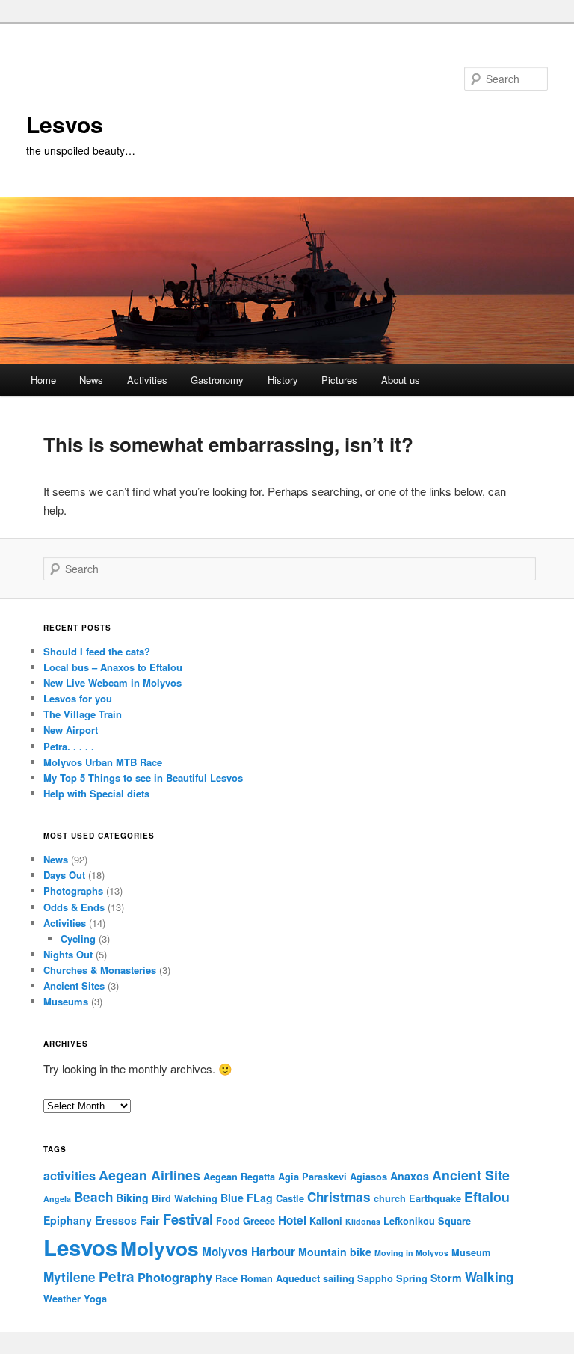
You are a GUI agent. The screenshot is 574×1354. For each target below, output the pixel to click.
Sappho (375, 1278)
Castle (290, 1198)
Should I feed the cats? (96, 651)
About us (400, 380)
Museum (470, 1252)
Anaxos (409, 1175)
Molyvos (159, 1248)
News (91, 380)
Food (228, 1221)
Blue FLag (246, 1197)
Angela (57, 1198)
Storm (446, 1277)
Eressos (116, 1220)
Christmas (339, 1197)
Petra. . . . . (68, 746)
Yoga (95, 1298)
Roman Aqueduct (280, 1278)
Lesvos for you (77, 698)
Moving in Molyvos (411, 1252)
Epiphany (67, 1220)
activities (69, 1175)
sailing (338, 1278)
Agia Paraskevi (312, 1176)
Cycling (78, 938)
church (390, 1198)
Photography (175, 1277)
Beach (93, 1197)
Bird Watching (184, 1198)
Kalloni (325, 1221)
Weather (62, 1298)
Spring (412, 1278)
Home (43, 380)
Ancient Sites (74, 985)
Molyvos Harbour (248, 1251)
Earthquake (435, 1198)
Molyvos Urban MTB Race (102, 762)
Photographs (73, 890)
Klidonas (362, 1221)
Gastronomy (217, 380)
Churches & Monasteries (99, 970)
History (283, 380)
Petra (117, 1276)
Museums (65, 1001)
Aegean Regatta (239, 1176)
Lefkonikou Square (427, 1221)
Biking (132, 1197)
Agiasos (368, 1176)
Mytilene (69, 1277)
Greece (259, 1221)
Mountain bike (334, 1251)
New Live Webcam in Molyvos (112, 683)
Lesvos (64, 124)
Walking (489, 1277)
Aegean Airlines (149, 1174)
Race (226, 1278)
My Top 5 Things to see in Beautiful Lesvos (143, 778)
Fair (150, 1220)
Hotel (292, 1220)
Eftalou (487, 1196)
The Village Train (82, 714)
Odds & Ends (74, 907)
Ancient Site (471, 1174)
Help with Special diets (96, 793)
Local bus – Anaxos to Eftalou (112, 667)
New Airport (70, 730)
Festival (188, 1219)
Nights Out (68, 954)
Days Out (64, 875)
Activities (147, 380)
